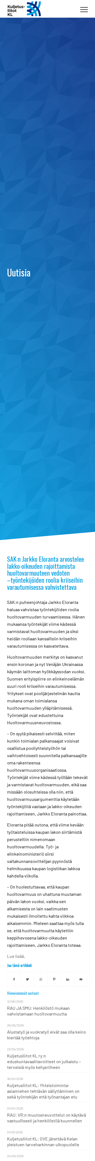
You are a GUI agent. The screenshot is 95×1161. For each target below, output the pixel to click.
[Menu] (82, 9)
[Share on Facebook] (14, 979)
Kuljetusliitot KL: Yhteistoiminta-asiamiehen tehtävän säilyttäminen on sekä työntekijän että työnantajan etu (43, 1091)
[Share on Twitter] (27, 979)
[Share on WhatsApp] (41, 979)
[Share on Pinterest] (54, 979)
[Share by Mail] (81, 979)
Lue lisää (15, 956)
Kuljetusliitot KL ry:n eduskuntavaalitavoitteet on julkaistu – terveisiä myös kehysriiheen (44, 1061)
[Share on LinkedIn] (67, 979)
